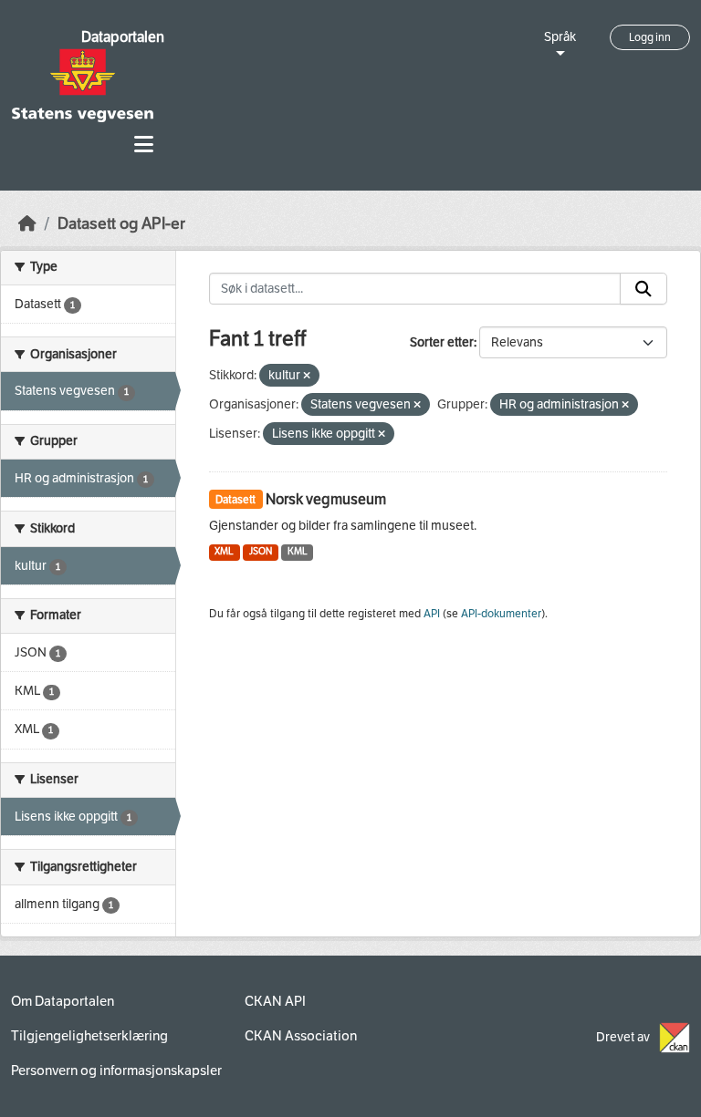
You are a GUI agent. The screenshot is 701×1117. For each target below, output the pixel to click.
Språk (560, 37)
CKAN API (275, 1001)
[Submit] (643, 289)
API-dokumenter (501, 613)
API (432, 613)
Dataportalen (122, 37)
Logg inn (650, 37)
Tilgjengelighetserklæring (89, 1036)
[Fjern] (306, 376)
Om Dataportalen (62, 1001)
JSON (260, 551)
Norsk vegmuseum (326, 499)
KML (298, 551)
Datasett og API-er (121, 223)
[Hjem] (27, 223)
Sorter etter (442, 342)
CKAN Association (301, 1036)
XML (224, 551)
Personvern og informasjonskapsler (116, 1070)
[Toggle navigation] (143, 144)
